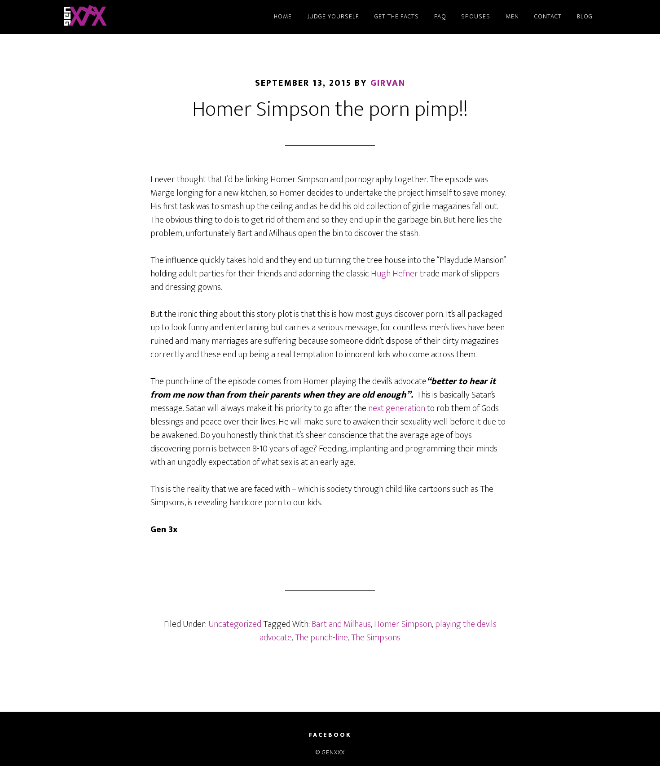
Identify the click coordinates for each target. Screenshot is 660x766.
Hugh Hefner (394, 273)
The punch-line (321, 637)
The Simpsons (375, 637)
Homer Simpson (403, 624)
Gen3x (141, 17)
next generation (395, 408)
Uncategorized (234, 624)
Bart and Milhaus (341, 624)
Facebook (330, 735)
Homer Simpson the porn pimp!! (330, 109)
